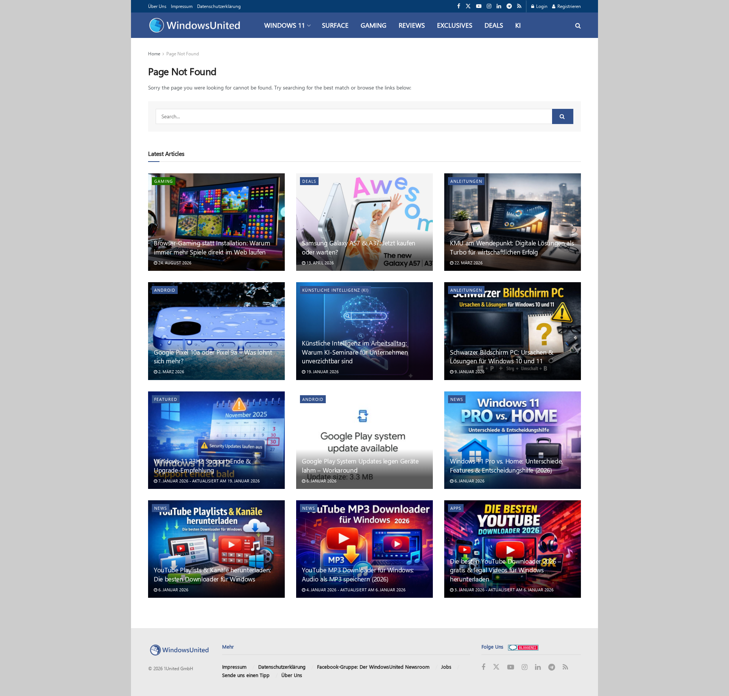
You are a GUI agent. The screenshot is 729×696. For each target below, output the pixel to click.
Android (164, 290)
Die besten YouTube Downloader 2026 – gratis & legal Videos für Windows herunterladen (505, 570)
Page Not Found (182, 53)
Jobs (446, 666)
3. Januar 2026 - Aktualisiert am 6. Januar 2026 (503, 589)
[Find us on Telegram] (509, 6)
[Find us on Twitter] (468, 6)
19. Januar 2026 (322, 371)
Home (154, 53)
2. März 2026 (170, 371)
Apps (455, 508)
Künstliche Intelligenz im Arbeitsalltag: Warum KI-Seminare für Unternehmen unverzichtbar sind (355, 352)
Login (541, 6)
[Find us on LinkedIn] (499, 6)
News (456, 399)
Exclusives (454, 25)
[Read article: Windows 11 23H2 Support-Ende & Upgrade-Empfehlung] (216, 440)
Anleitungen (466, 181)
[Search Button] (578, 25)
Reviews (412, 25)
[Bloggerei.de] (523, 646)
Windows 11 (284, 25)
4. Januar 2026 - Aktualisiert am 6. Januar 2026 (355, 589)
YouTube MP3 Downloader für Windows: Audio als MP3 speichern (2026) (358, 574)
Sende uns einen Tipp (246, 675)
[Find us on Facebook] (458, 6)
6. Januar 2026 (320, 481)
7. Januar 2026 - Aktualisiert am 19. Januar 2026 (208, 481)
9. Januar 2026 (468, 371)
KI (518, 25)
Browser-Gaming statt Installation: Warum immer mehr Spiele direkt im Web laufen (212, 247)
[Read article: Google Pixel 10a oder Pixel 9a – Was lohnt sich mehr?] (216, 331)
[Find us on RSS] (519, 6)
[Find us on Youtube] (478, 6)
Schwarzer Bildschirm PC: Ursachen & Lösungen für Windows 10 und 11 (502, 356)
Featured (165, 399)
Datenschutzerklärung (219, 6)
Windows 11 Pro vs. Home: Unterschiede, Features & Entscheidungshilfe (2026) (506, 465)
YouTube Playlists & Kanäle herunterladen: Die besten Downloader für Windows (212, 574)
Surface (335, 25)
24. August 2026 (174, 263)
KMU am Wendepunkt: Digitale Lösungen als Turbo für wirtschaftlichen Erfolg (512, 247)
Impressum (182, 6)
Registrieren (568, 6)
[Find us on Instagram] (489, 6)
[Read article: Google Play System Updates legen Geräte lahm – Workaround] (364, 440)
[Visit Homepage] (196, 25)
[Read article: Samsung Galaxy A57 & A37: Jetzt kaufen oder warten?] (364, 222)
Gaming (374, 25)
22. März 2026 (468, 263)
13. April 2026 (319, 263)
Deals (493, 25)
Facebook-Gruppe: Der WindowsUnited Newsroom (373, 666)
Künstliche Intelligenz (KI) (335, 290)
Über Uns (157, 6)
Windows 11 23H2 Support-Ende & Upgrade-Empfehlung (202, 465)
